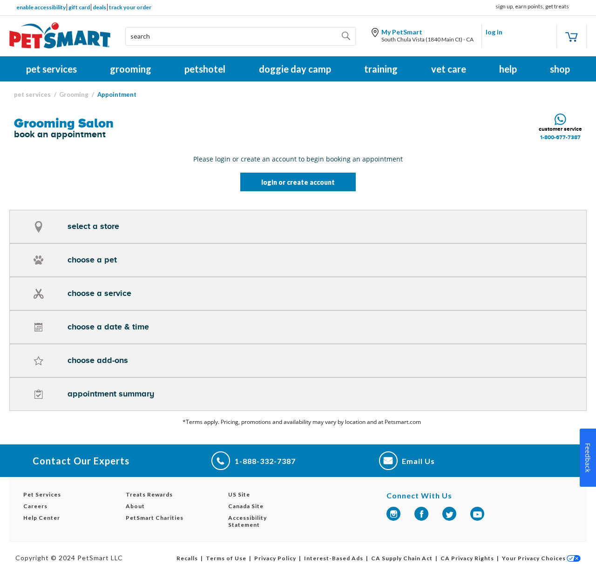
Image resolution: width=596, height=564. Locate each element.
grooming (130, 68)
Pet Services (42, 494)
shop (560, 68)
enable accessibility (41, 7)
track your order (130, 7)
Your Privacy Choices (534, 558)
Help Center (41, 517)
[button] (298, 226)
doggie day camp (295, 68)
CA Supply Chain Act (402, 558)
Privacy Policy (275, 558)
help (508, 68)
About (135, 506)
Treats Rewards (149, 494)
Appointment (116, 94)
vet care (448, 68)
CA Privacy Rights (467, 558)
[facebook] (421, 514)
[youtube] (477, 514)
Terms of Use (226, 558)
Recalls (187, 558)
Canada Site (246, 506)
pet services (51, 68)
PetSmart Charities (154, 517)
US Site (239, 494)
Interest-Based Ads (333, 558)
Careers (35, 506)
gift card (79, 7)
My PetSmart (401, 32)
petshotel (204, 68)
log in (494, 32)
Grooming (73, 94)
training (381, 68)
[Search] (347, 36)
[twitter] (449, 514)
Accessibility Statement (247, 521)
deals (99, 7)
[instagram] (393, 514)
